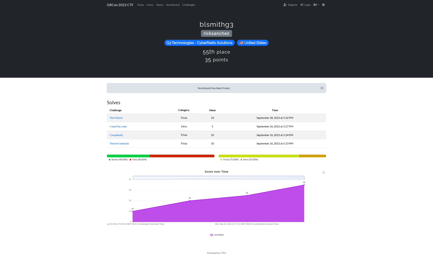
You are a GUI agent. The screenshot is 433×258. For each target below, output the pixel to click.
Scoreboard (172, 4)
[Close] (322, 88)
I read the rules (118, 126)
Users (150, 4)
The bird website (119, 143)
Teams (159, 4)
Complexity (116, 135)
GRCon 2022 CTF (120, 5)
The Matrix (116, 117)
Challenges (188, 4)
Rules (141, 4)
